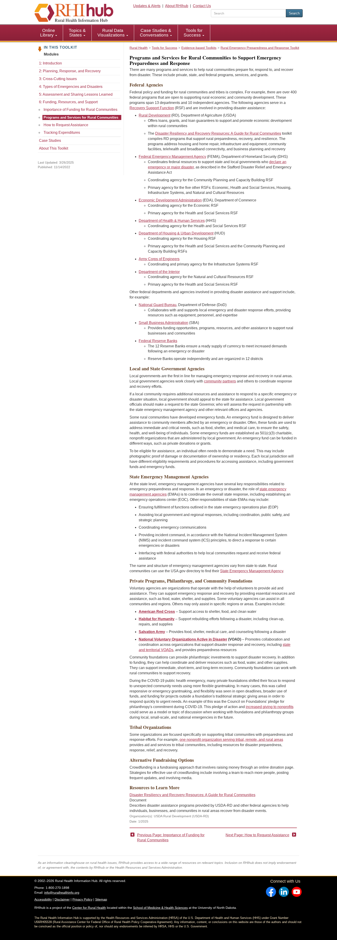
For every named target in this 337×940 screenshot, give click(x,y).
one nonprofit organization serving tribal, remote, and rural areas (231, 740)
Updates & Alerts (146, 6)
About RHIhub (176, 6)
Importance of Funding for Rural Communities (80, 110)
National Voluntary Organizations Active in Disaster (183, 639)
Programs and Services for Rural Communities (81, 117)
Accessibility (43, 899)
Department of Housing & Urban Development (176, 233)
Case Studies (50, 140)
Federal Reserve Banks (158, 341)
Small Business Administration (163, 323)
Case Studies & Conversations (155, 32)
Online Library (47, 32)
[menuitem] (48, 33)
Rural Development (154, 115)
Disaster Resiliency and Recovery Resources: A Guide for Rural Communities (218, 133)
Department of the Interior (159, 272)
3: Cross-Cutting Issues (58, 79)
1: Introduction (50, 63)
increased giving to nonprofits (269, 707)
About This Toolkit (53, 148)
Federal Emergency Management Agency (172, 157)
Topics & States (77, 32)
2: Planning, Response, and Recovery (70, 71)
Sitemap (101, 899)
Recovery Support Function (152, 108)
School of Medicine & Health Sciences (160, 907)
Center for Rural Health (89, 907)
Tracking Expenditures (62, 132)
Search (294, 13)
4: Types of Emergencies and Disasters (70, 87)
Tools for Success (193, 32)
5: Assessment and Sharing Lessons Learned (76, 94)
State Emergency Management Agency (251, 571)
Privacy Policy (82, 899)
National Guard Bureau (157, 305)
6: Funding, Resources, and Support (68, 102)
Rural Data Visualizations (111, 32)
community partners (220, 381)
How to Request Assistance (66, 125)
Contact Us (202, 6)
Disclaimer (62, 899)
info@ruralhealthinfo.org (61, 892)
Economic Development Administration (170, 200)
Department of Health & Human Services (172, 221)
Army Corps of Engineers (159, 259)
